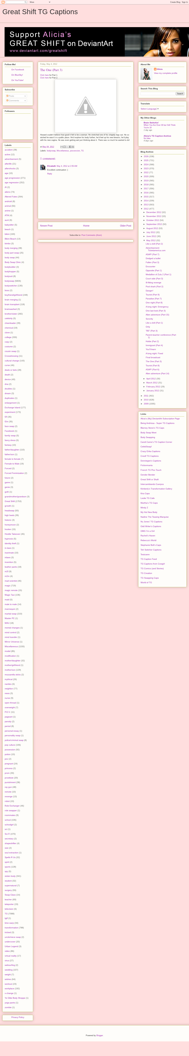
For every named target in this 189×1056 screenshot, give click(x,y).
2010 (146, 400)
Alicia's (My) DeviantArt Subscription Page (160, 418)
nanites (8, 684)
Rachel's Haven (148, 535)
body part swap (12, 253)
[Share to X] (67, 146)
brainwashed (11, 309)
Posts (11, 96)
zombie (8, 1007)
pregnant (9, 763)
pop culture (10, 745)
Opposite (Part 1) (154, 270)
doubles (8, 388)
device (8, 379)
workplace (9, 988)
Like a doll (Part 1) (154, 323)
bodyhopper (10, 271)
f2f (6, 417)
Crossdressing (11, 356)
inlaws (7, 557)
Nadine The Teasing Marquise (155, 517)
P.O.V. (7, 712)
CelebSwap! (146, 446)
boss (7, 290)
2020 (146, 176)
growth (8, 506)
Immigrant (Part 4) (154, 345)
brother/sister (11, 314)
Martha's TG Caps (149, 503)
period (8, 726)
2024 (146, 164)
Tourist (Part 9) (153, 294)
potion (7, 754)
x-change (9, 993)
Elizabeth (51, 166)
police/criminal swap (14, 740)
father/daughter (12, 449)
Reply (49, 174)
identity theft (10, 543)
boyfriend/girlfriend (13, 295)
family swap (10, 435)
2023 (146, 168)
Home (86, 225)
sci (6, 829)
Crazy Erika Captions (150, 451)
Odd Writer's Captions (151, 526)
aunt (7, 220)
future (7, 478)
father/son (9, 454)
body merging (11, 248)
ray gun (8, 787)
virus (7, 960)
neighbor (9, 688)
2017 (146, 188)
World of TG (146, 582)
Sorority (149, 319)
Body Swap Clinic (13, 262)
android (8, 201)
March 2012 (152, 382)
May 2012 (151, 240)
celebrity (9, 318)
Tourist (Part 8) (153, 365)
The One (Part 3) (154, 361)
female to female (12, 459)
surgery (8, 890)
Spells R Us (10, 857)
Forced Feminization (14, 473)
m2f (6, 571)
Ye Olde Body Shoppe (15, 998)
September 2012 (154, 224)
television (9, 909)
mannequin (10, 609)
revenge (8, 796)
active (7, 154)
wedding (9, 970)
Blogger (99, 1035)
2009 (146, 404)
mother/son (10, 670)
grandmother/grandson (15, 496)
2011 (146, 396)
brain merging (11, 299)
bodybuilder (10, 267)
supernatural (11, 885)
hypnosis (9, 539)
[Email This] (61, 146)
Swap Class (10, 895)
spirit (7, 862)
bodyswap (51, 151)
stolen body (10, 876)
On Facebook (17, 69)
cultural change (12, 360)
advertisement (11, 159)
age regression (12, 182)
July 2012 (151, 232)
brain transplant (12, 304)
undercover (10, 941)
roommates (10, 815)
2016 (146, 192)
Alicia (160, 69)
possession (75, 151)
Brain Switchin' (151, 122)
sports (7, 867)
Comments (13, 100)
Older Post (125, 225)
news (7, 693)
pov (6, 759)
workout (8, 984)
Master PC (10, 618)
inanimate (9, 553)
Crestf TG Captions (150, 456)
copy (7, 342)
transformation (11, 927)
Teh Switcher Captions (151, 550)
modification (10, 656)
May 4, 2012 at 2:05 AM (67, 166)
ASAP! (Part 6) (152, 369)
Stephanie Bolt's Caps (151, 545)
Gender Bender (148, 475)
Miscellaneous (63, 151)
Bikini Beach (10, 239)
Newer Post (46, 225)
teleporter (9, 904)
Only (148, 327)
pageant (8, 717)
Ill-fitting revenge (153, 282)
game (7, 482)
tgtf (6, 918)
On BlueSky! (17, 75)
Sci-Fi (7, 834)
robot (7, 801)
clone (7, 332)
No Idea (147, 138)
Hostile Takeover (12, 534)
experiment (10, 412)
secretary (9, 838)
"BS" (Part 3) (152, 331)
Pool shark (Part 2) (154, 286)
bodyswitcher (11, 285)
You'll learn (151, 349)
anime (7, 210)
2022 (146, 172)
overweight (10, 707)
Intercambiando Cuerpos (152, 484)
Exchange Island (12, 407)
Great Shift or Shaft (150, 479)
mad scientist (11, 581)
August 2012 (152, 228)
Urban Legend (11, 946)
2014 (146, 200)
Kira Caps (145, 493)
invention (9, 562)
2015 (146, 196)
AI (6, 187)
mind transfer (11, 637)
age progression (12, 178)
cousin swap (10, 351)
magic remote (11, 590)
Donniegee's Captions (151, 461)
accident (9, 150)
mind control (10, 632)
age (6, 173)
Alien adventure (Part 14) (157, 373)
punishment (10, 782)
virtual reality (11, 956)
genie (7, 487)
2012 (146, 209)
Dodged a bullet (153, 258)
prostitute (9, 778)
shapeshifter (10, 843)
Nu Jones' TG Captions (151, 521)
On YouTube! (17, 80)
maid (7, 599)
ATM (7, 215)
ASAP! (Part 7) (152, 254)
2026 (146, 156)
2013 (146, 204)
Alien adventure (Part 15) (157, 314)
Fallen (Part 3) (152, 262)
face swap (9, 426)
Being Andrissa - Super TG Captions (157, 423)
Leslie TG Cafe (148, 498)
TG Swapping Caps (150, 578)
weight (8, 974)
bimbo (7, 243)
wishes (8, 979)
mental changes (12, 628)
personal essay (12, 731)
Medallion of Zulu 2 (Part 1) (158, 274)
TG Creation (146, 573)
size (6, 848)
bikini (7, 234)
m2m (7, 576)
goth (7, 492)
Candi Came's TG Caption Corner (156, 442)
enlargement (11, 403)
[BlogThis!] (64, 146)
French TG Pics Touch (151, 470)
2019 (146, 180)
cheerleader (10, 323)
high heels (9, 515)
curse (7, 365)
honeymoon (10, 525)
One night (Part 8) (154, 302)
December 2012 (154, 212)
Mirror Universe (12, 642)
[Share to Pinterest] (72, 146)
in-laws (8, 548)
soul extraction (11, 852)
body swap (10, 257)
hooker (8, 529)
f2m (6, 421)
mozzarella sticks (13, 674)
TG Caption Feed (149, 559)
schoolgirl (9, 824)
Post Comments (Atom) (92, 235)
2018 (146, 184)
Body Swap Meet (148, 432)
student (8, 881)
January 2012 (153, 390)
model (7, 651)
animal (8, 206)
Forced (8, 468)
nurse (7, 698)
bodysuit (9, 276)
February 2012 (153, 386)
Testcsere (145, 554)
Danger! (149, 290)
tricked (8, 932)
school (8, 820)
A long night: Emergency (157, 307)
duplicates (9, 398)
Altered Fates (11, 196)
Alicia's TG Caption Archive (157, 136)
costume (9, 346)
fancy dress (10, 440)
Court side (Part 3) (154, 278)
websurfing (10, 965)
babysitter (9, 225)
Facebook (9, 431)
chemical (9, 328)
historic (8, 520)
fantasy (8, 445)
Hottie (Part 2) (152, 341)
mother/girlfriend (12, 665)
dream (8, 393)
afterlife (8, 164)
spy (6, 871)
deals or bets (11, 370)
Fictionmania (147, 465)
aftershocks (10, 168)
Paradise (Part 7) (154, 298)
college (8, 337)
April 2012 (151, 378)
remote (8, 792)
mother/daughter (12, 660)
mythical (8, 679)
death (7, 374)
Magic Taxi (10, 595)
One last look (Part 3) (156, 311)
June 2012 (151, 236)
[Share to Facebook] (70, 146)
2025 (146, 160)
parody (8, 721)
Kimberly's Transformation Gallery (156, 489)
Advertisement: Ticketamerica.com (156, 249)
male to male (11, 604)
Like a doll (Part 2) (154, 244)
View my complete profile (165, 73)
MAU (7, 623)
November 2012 (154, 216)
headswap (9, 510)
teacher (8, 899)
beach (7, 229)
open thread (10, 703)
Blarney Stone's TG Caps (152, 428)
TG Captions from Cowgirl (153, 564)
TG (82, 151)
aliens (7, 192)
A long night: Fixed (154, 353)
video (7, 951)
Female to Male (12, 463)
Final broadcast (153, 357)
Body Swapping (148, 437)
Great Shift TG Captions (40, 12)
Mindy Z (144, 507)
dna (6, 384)
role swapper (11, 810)
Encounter (150, 266)
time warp (9, 923)
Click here (44, 75)
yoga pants (10, 1002)
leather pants (11, 567)
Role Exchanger (12, 806)
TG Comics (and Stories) (152, 568)
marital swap (11, 614)
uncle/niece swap (13, 937)
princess (9, 768)
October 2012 (153, 220)
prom (7, 773)
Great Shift (10, 501)
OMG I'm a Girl (148, 531)
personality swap (12, 735)
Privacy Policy (17, 1017)
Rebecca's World (148, 540)
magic (7, 585)
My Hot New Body (149, 512)
